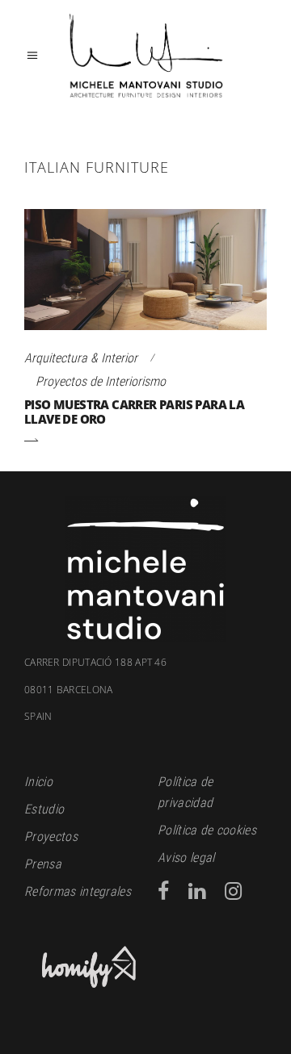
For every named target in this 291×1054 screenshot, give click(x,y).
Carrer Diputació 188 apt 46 (95, 662)
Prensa (42, 864)
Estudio (44, 809)
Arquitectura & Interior (80, 358)
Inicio (38, 781)
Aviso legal (186, 857)
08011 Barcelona (68, 704)
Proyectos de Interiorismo (101, 381)
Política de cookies (207, 830)
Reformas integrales (77, 891)
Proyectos (51, 836)
